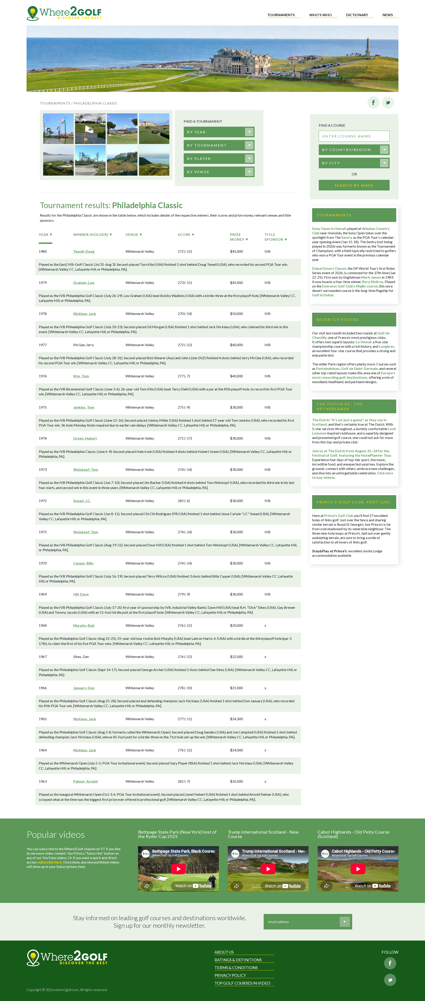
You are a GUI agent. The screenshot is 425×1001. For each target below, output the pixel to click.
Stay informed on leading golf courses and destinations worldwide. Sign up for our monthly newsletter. (159, 921)
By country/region (346, 149)
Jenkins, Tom (83, 407)
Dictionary (357, 15)
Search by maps (354, 185)
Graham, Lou (83, 282)
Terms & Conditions (236, 967)
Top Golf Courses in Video (242, 983)
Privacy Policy (230, 975)
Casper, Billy (83, 563)
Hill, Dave (81, 594)
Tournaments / (56, 103)
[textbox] (196, 132)
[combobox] (219, 132)
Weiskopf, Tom (85, 469)
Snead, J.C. (82, 501)
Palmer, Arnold (85, 781)
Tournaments (281, 15)
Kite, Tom (81, 376)
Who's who (320, 15)
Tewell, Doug (83, 251)
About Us (224, 952)
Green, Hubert (85, 438)
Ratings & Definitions (238, 959)
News (387, 15)
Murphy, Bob (84, 625)
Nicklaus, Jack (84, 313)
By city (331, 163)
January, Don (84, 688)
